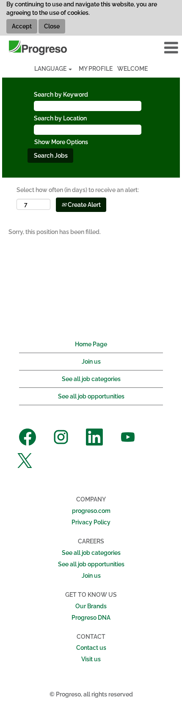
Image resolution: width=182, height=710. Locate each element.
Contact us (91, 647)
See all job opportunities (91, 396)
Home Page (91, 344)
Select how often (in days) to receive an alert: (78, 190)
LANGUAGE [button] (51, 68)
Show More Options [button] (61, 142)
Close (52, 26)
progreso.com (91, 510)
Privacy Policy (91, 522)
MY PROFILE (96, 68)
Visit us (91, 659)
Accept (22, 26)
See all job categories (91, 379)
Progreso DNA (91, 617)
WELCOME (132, 68)
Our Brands (91, 606)
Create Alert (83, 204)
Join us (91, 361)
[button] (151, 48)
